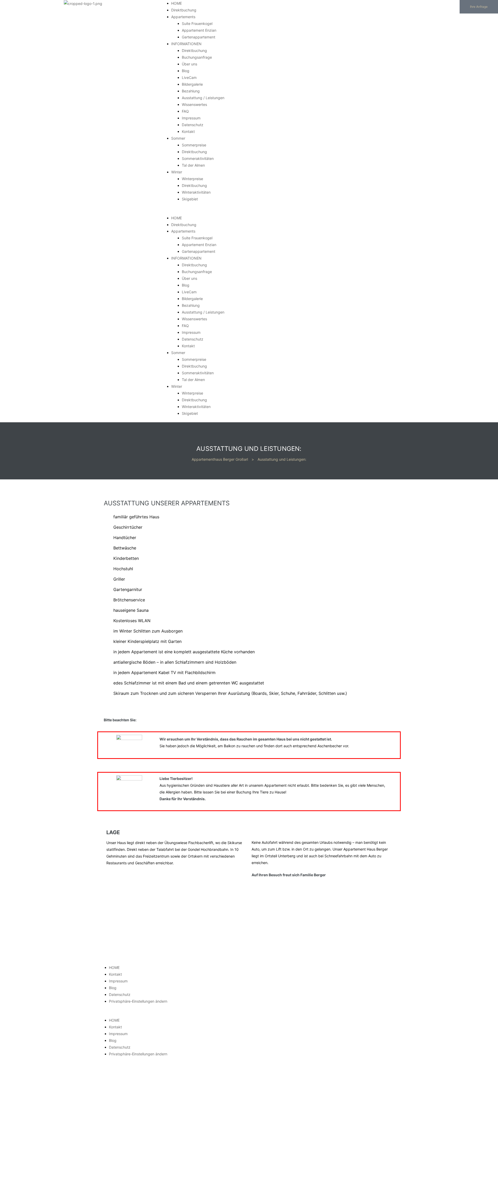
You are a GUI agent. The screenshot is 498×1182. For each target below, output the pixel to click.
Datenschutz (192, 125)
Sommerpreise (194, 145)
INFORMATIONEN (186, 44)
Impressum (191, 118)
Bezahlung (191, 91)
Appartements (183, 17)
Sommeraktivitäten (198, 158)
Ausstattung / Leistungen (203, 98)
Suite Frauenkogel (197, 23)
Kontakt (188, 131)
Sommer (178, 138)
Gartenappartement (198, 37)
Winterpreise (192, 178)
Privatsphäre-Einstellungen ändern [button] (138, 1001)
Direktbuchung (183, 10)
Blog (185, 71)
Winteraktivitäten (196, 192)
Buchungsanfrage (197, 57)
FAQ (185, 111)
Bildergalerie (192, 84)
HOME (176, 3)
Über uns (189, 64)
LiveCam (189, 77)
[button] (479, 6)
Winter (176, 172)
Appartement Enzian (199, 30)
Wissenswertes (194, 104)
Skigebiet (190, 199)
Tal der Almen (193, 165)
